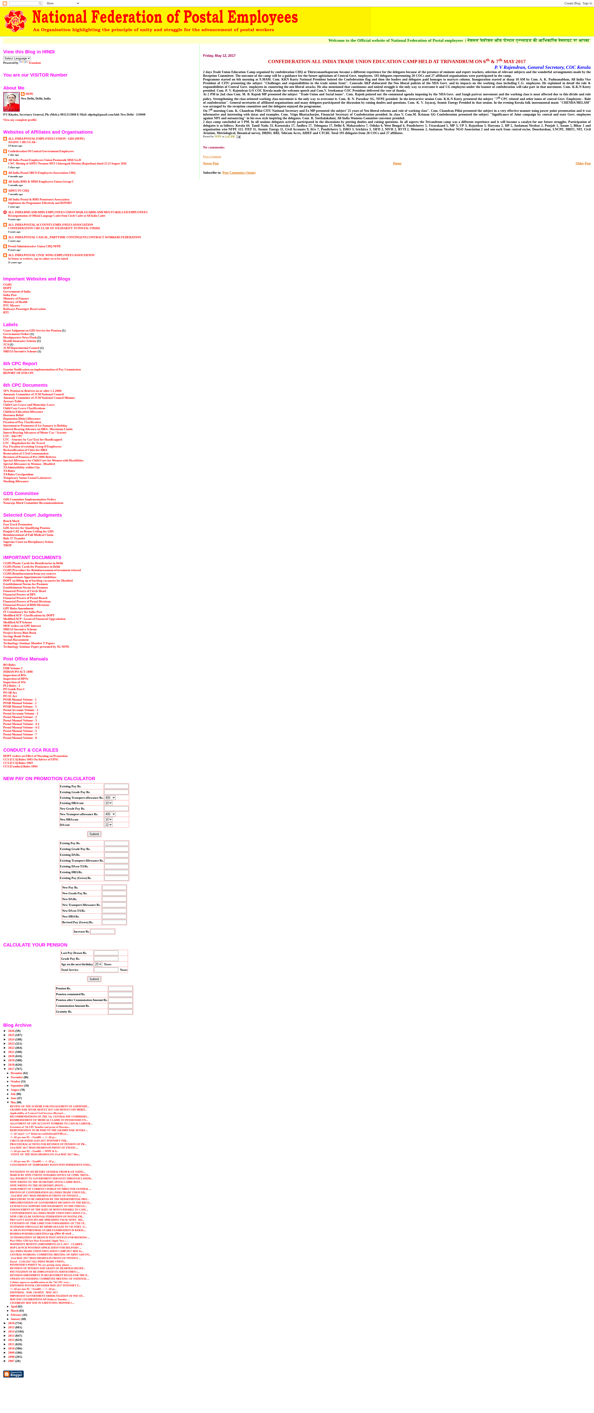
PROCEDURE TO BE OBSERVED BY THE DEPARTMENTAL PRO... (49, 1199)
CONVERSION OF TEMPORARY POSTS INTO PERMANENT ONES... (51, 1164)
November (17, 1077)
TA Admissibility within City (21, 467)
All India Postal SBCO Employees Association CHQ (41, 172)
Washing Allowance (16, 481)
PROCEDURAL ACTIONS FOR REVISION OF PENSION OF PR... (48, 1144)
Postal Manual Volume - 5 (20, 731)
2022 (11, 1047)
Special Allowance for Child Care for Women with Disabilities (43, 460)
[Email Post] (238, 136)
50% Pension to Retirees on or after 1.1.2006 (32, 391)
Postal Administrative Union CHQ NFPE (34, 246)
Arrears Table (12, 401)
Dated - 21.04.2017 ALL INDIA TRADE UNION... (38, 1261)
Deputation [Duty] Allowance (22, 418)
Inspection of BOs (14, 675)
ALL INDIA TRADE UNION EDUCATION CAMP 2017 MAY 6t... (47, 1251)
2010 (11, 1348)
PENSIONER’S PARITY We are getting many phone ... (41, 1264)
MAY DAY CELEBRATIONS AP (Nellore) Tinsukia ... (40, 1299)
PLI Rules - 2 (11, 685)
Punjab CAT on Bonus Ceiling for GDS (28, 531)
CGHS (7, 284)
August (15, 1089)
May (14, 1102)
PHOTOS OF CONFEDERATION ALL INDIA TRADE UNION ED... (48, 1192)
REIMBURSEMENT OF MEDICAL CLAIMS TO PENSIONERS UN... (49, 1120)
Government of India (17, 291)
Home (397, 163)
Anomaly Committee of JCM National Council (33, 394)
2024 (11, 1039)
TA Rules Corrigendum (18, 474)
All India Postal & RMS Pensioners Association (38, 199)
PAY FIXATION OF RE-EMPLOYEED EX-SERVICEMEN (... (45, 1271)
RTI (6, 312)
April (14, 1306)
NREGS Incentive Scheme (20, 351)
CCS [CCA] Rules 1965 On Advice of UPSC (31, 759)
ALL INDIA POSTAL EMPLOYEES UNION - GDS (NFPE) (46, 138)
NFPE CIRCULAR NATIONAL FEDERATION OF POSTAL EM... (47, 1216)
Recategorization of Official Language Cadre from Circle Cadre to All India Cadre (56, 215)
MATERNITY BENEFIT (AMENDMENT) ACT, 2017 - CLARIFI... (47, 1244)
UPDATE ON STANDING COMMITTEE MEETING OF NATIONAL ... (49, 1278)
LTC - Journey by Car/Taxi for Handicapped (32, 439)
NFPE (29, 94)
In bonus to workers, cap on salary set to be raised (38, 258)
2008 (11, 1356)
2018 (11, 1064)
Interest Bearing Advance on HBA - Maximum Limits (38, 429)
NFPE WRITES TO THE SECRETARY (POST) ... (38, 1185)
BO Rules (9, 664)
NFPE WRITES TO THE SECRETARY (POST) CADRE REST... (46, 1182)
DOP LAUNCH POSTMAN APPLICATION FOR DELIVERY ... (46, 1247)
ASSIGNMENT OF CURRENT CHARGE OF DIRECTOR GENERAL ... (50, 1189)
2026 (11, 1031)
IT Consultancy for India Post (22, 612)
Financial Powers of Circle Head (24, 591)
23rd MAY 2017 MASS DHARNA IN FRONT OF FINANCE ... (45, 1195)
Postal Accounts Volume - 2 (20, 713)
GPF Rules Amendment (18, 608)
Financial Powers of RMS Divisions (26, 605)
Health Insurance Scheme (19, 341)
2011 (11, 1344)
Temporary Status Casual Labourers (27, 478)
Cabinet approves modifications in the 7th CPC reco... (40, 1282)
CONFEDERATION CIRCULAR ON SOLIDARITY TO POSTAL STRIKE (54, 228)
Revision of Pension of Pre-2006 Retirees (29, 457)
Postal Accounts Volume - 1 (20, 710)
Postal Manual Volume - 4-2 (21, 727)
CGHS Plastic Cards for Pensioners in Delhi (31, 566)
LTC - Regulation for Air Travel (24, 443)
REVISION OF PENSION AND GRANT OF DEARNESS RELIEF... (47, 1268)
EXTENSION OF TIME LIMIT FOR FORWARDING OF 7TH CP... (48, 1223)
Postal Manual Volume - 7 (20, 734)
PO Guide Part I (13, 689)
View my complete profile (20, 120)
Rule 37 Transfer (14, 538)
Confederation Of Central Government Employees (41, 151)
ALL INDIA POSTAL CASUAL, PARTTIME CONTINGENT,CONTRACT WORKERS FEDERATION (74, 237)
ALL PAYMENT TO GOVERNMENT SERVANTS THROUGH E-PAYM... (51, 1178)
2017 (11, 1069)
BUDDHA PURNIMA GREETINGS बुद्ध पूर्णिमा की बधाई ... (42, 1233)
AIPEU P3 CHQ (18, 190)
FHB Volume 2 (13, 668)
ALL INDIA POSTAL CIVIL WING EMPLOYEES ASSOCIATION (51, 255)
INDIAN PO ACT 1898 (18, 671)
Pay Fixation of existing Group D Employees (32, 446)
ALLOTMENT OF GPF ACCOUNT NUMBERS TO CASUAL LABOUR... (51, 1123)
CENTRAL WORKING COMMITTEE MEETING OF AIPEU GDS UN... (50, 1254)
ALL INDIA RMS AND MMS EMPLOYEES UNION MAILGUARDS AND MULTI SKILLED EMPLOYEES (78, 212)
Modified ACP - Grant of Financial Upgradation (34, 619)
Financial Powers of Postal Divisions (27, 601)
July (13, 1094)
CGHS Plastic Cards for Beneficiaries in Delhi (33, 563)
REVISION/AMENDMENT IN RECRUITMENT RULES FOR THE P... (49, 1275)
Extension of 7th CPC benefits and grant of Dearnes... (40, 1127)
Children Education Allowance (23, 411)
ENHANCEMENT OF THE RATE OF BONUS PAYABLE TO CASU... (49, 1209)
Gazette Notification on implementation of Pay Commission (42, 369)
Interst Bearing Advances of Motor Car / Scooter (35, 432)
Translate (35, 62)
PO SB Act (10, 692)
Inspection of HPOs (15, 678)
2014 (11, 1331)
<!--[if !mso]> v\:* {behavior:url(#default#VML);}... (39, 1133)
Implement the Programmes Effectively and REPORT (40, 203)
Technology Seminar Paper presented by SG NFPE (36, 646)
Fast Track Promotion (17, 524)
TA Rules (9, 471)
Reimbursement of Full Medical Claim (28, 535)
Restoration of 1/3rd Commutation (25, 453)
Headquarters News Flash (20, 337)
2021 (11, 1052)
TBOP (7, 545)
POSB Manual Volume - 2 (20, 703)
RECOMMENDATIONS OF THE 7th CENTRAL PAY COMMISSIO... (49, 1116)
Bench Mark (11, 521)
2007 (11, 1361)
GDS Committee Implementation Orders (29, 499)
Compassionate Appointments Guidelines (29, 577)
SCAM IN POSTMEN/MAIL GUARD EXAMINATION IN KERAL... (48, 1230)
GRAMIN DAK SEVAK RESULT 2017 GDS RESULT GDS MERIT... (48, 1109)
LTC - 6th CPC (13, 436)
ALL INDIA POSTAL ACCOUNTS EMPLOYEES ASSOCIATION (50, 224)
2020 (11, 1056)
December (17, 1073)
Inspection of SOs (14, 682)
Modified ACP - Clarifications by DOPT (29, 615)
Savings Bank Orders (17, 636)
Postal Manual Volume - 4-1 (21, 724)
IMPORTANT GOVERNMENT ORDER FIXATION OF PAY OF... (47, 1295)
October (16, 1081)
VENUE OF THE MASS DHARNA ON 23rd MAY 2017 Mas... (45, 1154)
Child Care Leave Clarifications (24, 408)
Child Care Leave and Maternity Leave (29, 404)
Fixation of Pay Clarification (22, 422)
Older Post (583, 163)
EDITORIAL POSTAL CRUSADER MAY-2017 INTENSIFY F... (45, 1285)
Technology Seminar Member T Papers (29, 643)
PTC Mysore (11, 305)
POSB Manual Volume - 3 (20, 706)
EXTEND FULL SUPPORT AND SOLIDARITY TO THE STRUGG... (48, 1206)
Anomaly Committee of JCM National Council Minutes (39, 397)
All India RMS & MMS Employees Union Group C (41, 181)
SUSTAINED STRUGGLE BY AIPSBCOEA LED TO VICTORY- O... (48, 1226)
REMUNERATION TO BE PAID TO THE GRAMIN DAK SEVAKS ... (49, 1130)
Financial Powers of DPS (19, 594)
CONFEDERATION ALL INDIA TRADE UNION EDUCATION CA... (48, 1213)
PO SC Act (10, 696)
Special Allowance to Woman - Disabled (29, 464)
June (14, 1098)
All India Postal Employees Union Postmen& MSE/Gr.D (44, 160)
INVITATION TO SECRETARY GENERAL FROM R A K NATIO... (47, 1171)
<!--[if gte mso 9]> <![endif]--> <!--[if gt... (33, 1137)
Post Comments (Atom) (239, 172)
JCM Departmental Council (21, 348)
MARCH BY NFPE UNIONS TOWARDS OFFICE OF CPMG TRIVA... (50, 1175)
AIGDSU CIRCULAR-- (22, 142)
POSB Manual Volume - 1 (20, 699)
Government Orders (16, 334)
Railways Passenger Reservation (24, 309)
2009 (11, 1352)
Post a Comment (212, 156)
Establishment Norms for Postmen (25, 584)
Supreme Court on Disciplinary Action (28, 542)
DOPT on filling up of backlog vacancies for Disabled (38, 580)
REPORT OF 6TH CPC (18, 373)
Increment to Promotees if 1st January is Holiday (35, 425)
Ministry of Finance (16, 298)
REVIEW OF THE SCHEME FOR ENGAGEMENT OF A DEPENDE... (49, 1106)
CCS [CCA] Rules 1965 (18, 763)
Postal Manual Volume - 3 (20, 720)
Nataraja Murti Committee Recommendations (33, 503)
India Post (9, 295)
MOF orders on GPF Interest (22, 626)
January (16, 1319)
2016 (11, 1323)
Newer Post (211, 163)
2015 (11, 1327)
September (17, 1085)
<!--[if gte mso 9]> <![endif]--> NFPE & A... (34, 1151)
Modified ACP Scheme (17, 622)
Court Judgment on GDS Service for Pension (32, 330)
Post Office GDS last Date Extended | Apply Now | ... (39, 1240)
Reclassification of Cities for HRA (25, 450)
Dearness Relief (13, 415)
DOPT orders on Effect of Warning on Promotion (35, 756)
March (15, 1310)
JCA (6, 344)
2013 (11, 1335)
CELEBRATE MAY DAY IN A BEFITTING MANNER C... (42, 1302)
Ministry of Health (15, 302)
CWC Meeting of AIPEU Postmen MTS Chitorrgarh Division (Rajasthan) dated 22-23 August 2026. (67, 163)
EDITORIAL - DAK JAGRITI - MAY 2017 (34, 1292)
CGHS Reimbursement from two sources (29, 573)
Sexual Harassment (16, 639)
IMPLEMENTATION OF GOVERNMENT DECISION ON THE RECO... (50, 1202)
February (17, 1314)
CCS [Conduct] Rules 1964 (20, 766)
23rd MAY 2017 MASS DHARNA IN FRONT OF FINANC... (44, 1147)
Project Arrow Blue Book (19, 632)
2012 (11, 1340)
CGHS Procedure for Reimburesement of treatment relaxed (42, 570)
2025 (11, 1035)
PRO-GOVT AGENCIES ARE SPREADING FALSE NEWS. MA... (47, 1219)
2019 (11, 1060)
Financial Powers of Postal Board (25, 598)
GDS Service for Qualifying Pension (26, 528)
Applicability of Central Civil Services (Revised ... (37, 1113)
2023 (11, 1043)
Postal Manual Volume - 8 (20, 738)
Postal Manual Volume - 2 (20, 717)
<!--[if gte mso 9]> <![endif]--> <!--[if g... (33, 1161)
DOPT (7, 288)
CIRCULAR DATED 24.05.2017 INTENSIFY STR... (39, 1140)
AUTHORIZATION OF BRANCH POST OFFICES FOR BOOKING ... (50, 1237)
